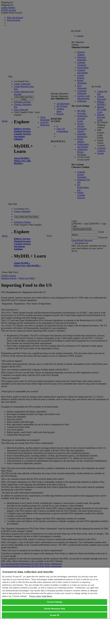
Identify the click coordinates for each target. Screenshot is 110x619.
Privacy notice (35, 596)
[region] (55, 593)
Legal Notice (47, 596)
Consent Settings (54, 602)
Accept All (54, 615)
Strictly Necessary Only (54, 609)
